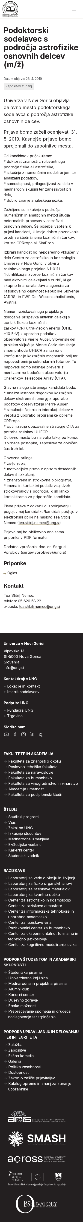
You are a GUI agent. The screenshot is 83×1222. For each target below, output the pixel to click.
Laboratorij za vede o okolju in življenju (42, 878)
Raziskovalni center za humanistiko (39, 928)
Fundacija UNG (20, 710)
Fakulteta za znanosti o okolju (34, 761)
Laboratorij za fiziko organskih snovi (40, 883)
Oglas (12, 573)
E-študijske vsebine (25, 844)
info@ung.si (14, 667)
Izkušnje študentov (24, 833)
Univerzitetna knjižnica (28, 978)
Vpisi (12, 822)
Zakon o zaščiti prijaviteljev (31, 1078)
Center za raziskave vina (29, 922)
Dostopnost (18, 1072)
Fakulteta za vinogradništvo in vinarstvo (43, 783)
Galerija (14, 1061)
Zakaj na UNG (20, 828)
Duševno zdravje (23, 1000)
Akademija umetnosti (26, 789)
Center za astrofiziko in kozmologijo (39, 900)
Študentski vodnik (23, 855)
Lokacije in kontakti (23, 686)
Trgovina (15, 715)
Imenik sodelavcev (23, 691)
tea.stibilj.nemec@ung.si (39, 522)
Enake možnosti (22, 1005)
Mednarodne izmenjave (28, 839)
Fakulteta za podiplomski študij (35, 794)
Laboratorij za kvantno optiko (34, 894)
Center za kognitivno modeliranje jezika (42, 944)
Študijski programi (23, 816)
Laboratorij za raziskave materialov (39, 889)
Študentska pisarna (25, 972)
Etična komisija (21, 1055)
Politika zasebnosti (24, 1067)
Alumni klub (18, 989)
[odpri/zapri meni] (74, 9)
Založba (15, 1044)
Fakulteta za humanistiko (30, 778)
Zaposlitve (17, 1050)
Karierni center (21, 850)
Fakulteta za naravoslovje (30, 772)
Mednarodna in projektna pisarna (37, 983)
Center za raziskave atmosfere (35, 905)
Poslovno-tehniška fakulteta (32, 766)
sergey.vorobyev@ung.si (43, 552)
